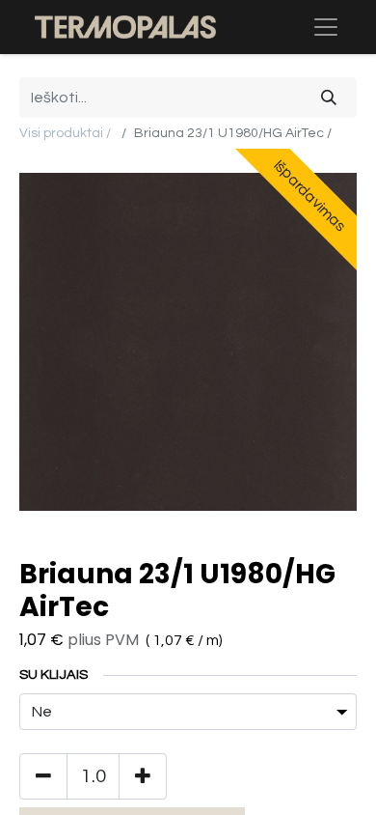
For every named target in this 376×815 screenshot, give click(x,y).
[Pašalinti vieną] (43, 776)
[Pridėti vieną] (143, 776)
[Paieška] (329, 97)
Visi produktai (61, 133)
